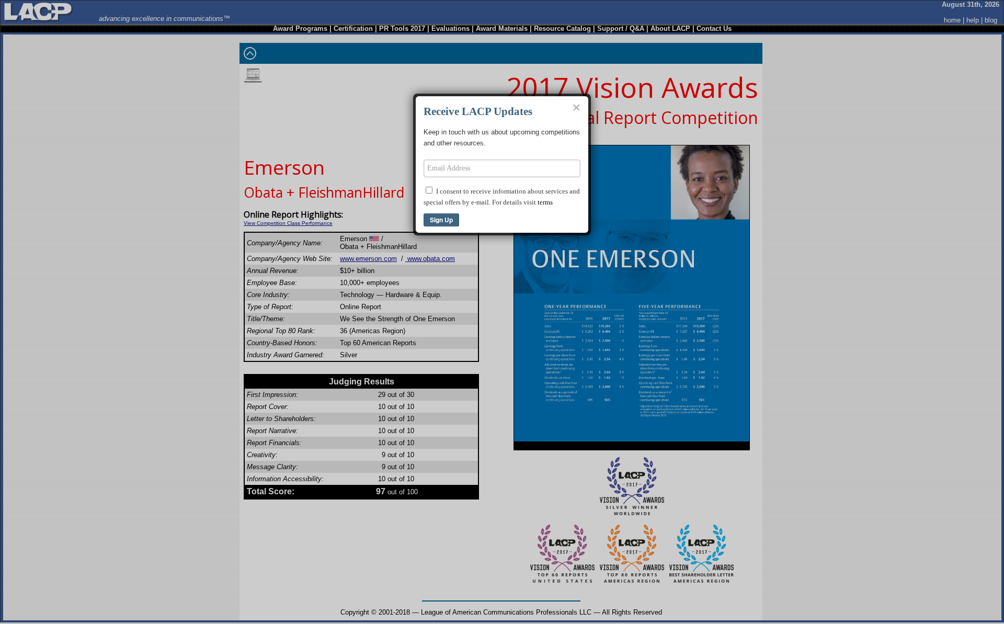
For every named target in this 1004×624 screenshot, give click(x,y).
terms (545, 202)
